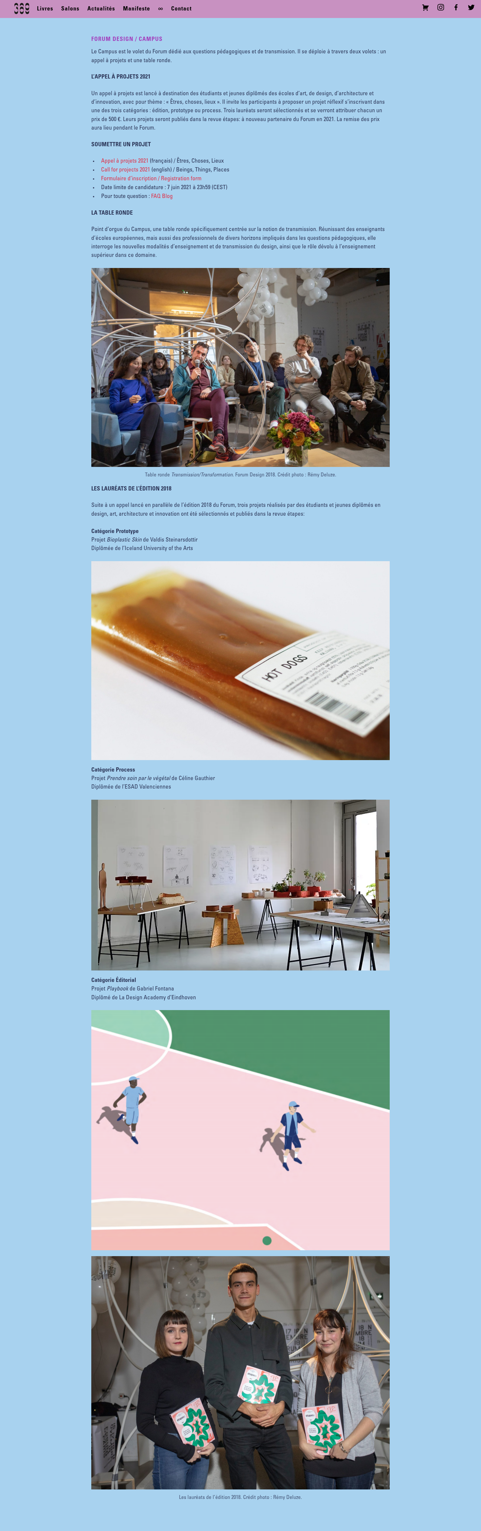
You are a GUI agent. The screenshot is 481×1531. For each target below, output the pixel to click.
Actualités (101, 9)
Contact (181, 9)
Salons (70, 9)
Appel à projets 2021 (125, 161)
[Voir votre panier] (427, 9)
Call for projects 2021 (125, 170)
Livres (45, 9)
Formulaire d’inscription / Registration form (151, 179)
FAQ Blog (162, 197)
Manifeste (136, 9)
